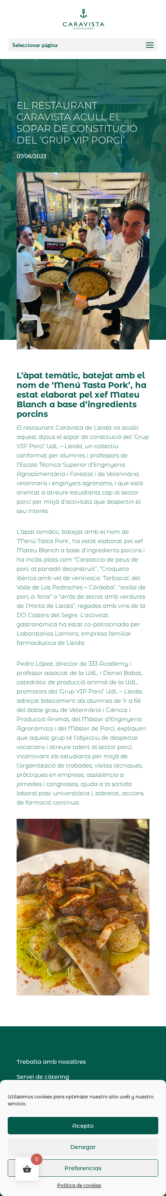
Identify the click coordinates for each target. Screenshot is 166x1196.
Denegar (83, 1146)
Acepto (83, 1125)
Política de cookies (79, 1185)
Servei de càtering (43, 1076)
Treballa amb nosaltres (51, 1061)
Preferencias (83, 1168)
